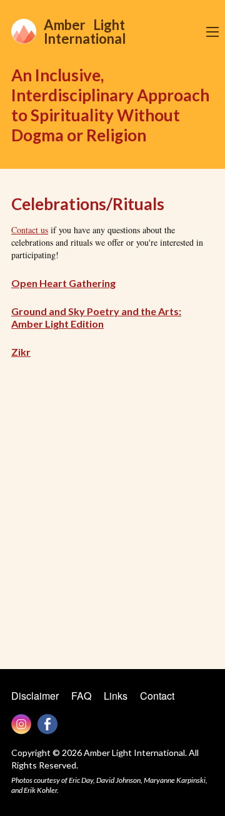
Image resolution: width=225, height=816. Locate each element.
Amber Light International (85, 31)
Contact (157, 695)
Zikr (21, 352)
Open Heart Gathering (63, 283)
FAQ (81, 695)
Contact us (29, 230)
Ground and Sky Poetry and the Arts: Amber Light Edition (96, 317)
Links (116, 695)
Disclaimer (35, 695)
